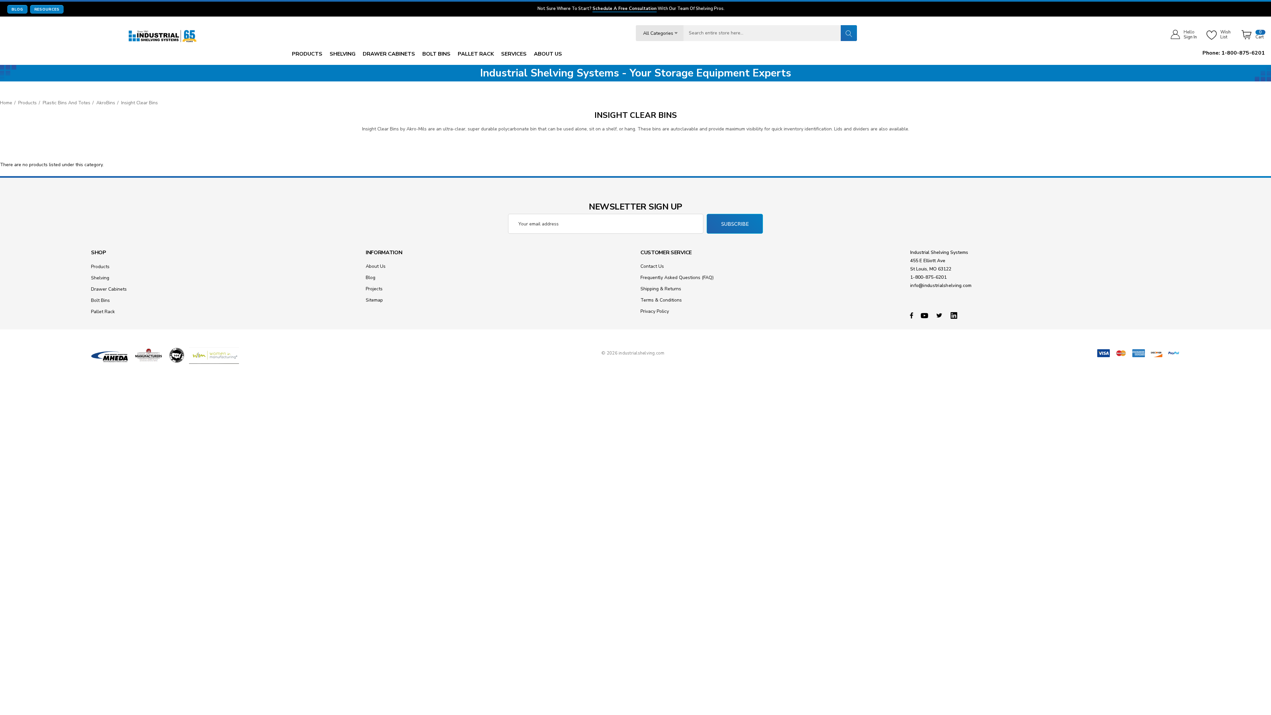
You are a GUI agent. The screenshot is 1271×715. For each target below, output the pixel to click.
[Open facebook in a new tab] (912, 315)
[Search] (848, 33)
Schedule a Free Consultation (624, 9)
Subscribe (735, 224)
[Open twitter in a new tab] (940, 315)
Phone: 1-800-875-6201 (1233, 53)
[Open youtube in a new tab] (925, 315)
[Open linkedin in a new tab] (955, 315)
